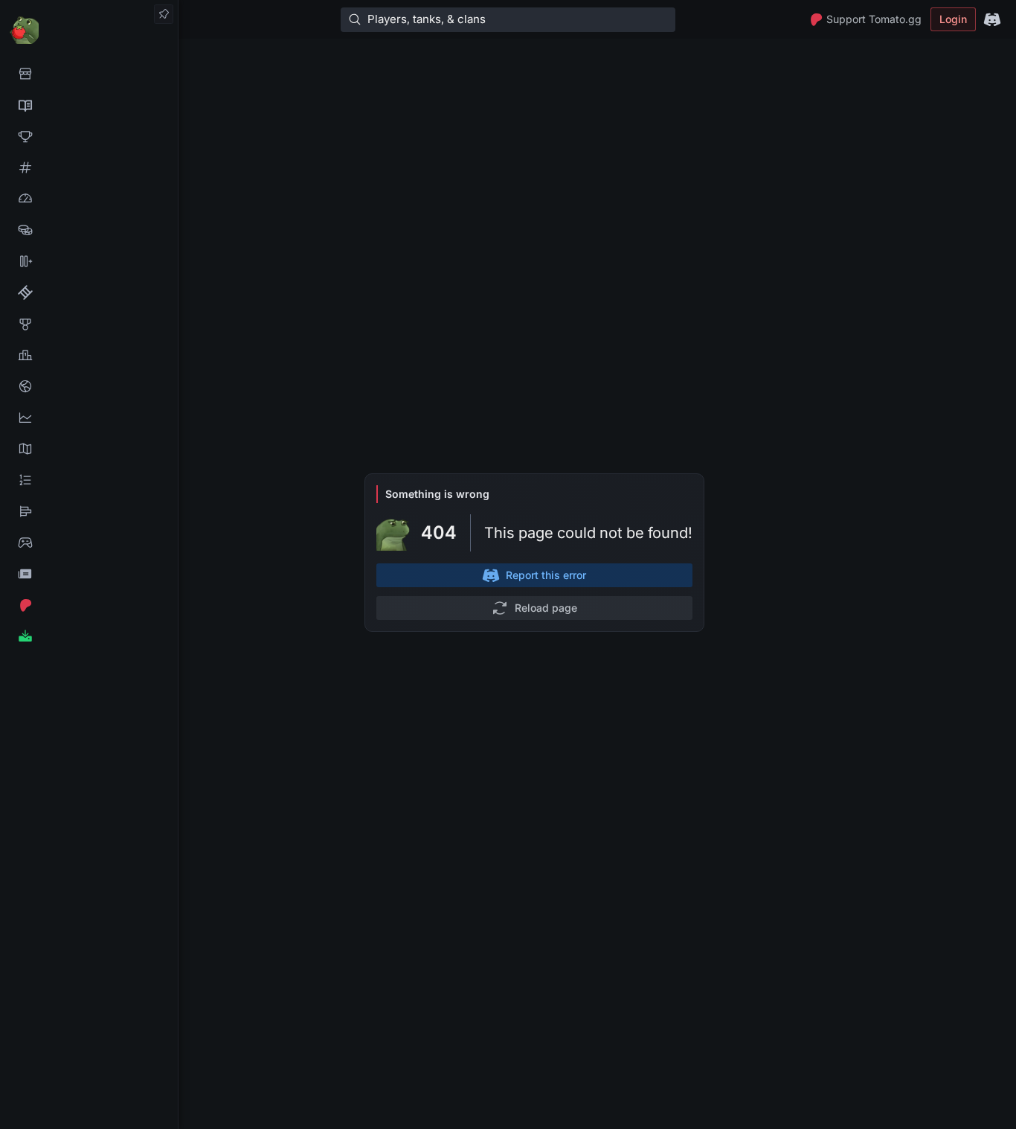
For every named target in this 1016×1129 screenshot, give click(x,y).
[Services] (88, 74)
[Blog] (88, 574)
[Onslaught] (88, 136)
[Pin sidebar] (163, 14)
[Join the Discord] (992, 19)
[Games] (88, 542)
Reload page (546, 607)
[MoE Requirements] (88, 292)
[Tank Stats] (88, 167)
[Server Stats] (88, 386)
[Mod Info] (88, 636)
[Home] (88, 29)
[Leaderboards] (88, 480)
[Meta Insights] (88, 417)
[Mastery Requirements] (88, 324)
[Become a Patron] (88, 605)
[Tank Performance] (88, 199)
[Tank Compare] (88, 261)
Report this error (546, 575)
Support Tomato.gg (874, 19)
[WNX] (88, 105)
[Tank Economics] (88, 230)
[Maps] (88, 449)
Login (953, 19)
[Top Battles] (88, 355)
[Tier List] (88, 511)
